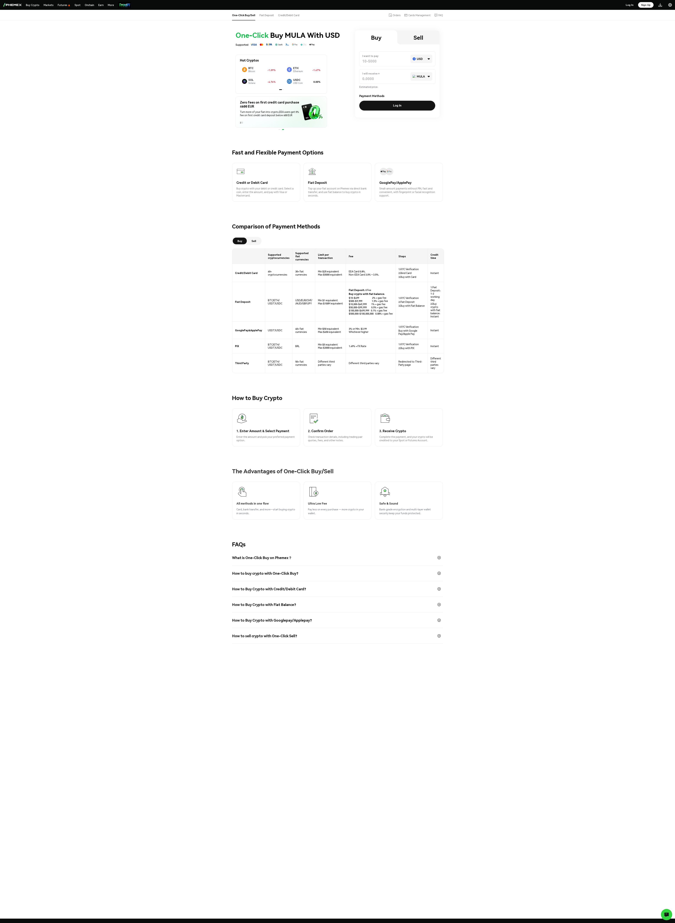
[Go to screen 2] (282, 89)
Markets (48, 5)
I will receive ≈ (371, 73)
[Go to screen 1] (279, 89)
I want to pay (370, 55)
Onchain (89, 5)
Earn (101, 5)
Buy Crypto (32, 5)
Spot (78, 5)
